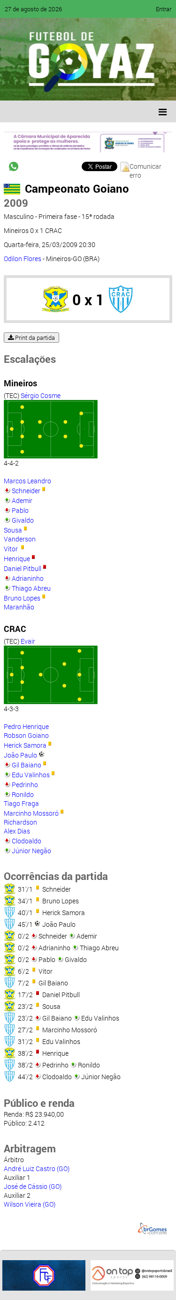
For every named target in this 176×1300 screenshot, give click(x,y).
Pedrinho (25, 784)
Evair (28, 641)
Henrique (17, 558)
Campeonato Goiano (77, 188)
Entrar (163, 9)
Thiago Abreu (31, 588)
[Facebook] (37, 87)
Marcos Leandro (27, 480)
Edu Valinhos (31, 774)
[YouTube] (72, 87)
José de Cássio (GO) (32, 1186)
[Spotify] (90, 87)
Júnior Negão (31, 850)
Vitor (11, 548)
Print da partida (34, 337)
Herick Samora (25, 745)
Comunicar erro (145, 167)
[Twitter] (54, 87)
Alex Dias (17, 831)
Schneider (26, 490)
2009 (16, 203)
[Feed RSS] (108, 87)
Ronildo (23, 794)
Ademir (22, 500)
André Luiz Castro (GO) (36, 1168)
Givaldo (23, 520)
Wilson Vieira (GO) (29, 1204)
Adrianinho (28, 578)
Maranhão (19, 606)
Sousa (13, 530)
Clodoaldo (26, 840)
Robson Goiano (26, 735)
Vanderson (20, 538)
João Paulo (20, 755)
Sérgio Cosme (41, 395)
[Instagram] (126, 87)
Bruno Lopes (22, 598)
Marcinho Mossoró (31, 813)
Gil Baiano (26, 764)
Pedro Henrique (26, 726)
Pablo (20, 510)
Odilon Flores (22, 258)
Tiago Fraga (21, 803)
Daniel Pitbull (22, 568)
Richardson (20, 822)
